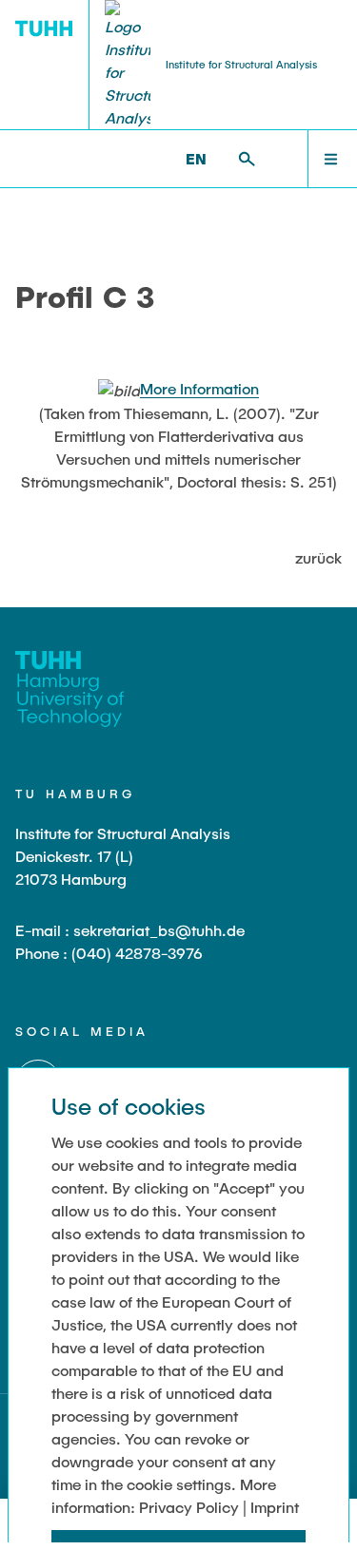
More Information (199, 388)
